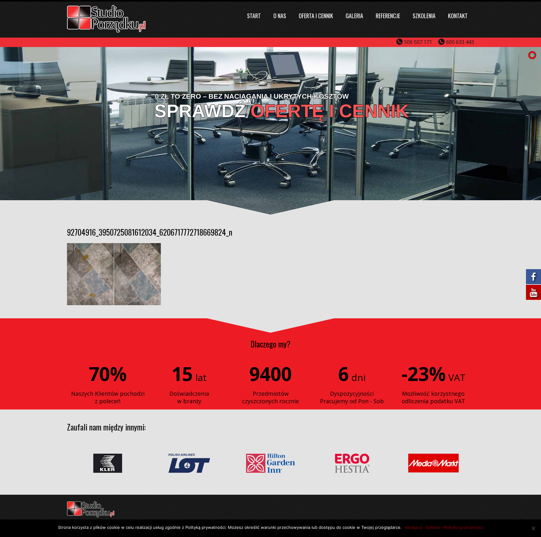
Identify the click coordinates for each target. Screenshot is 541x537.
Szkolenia (424, 16)
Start (254, 16)
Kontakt (458, 16)
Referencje (388, 16)
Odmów (432, 527)
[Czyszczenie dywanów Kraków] (106, 30)
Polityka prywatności (463, 527)
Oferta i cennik (316, 16)
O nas (279, 16)
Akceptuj (413, 527)
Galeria (354, 16)
